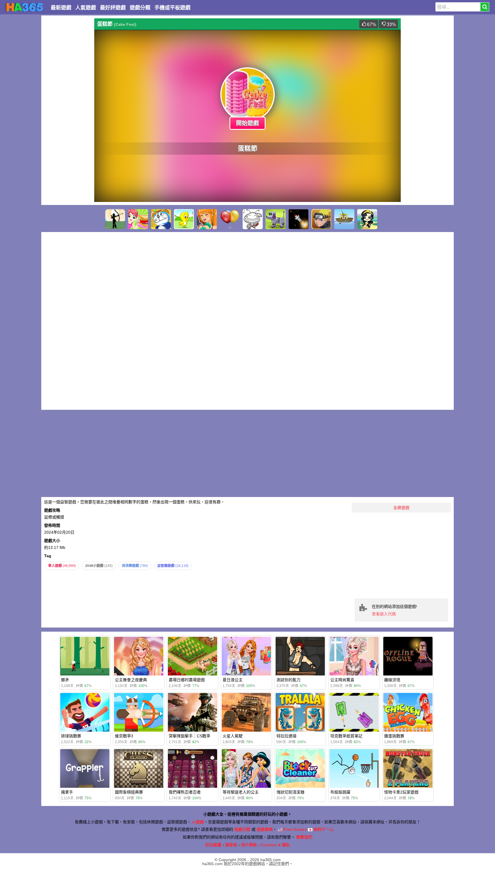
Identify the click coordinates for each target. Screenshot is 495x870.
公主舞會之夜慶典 (131, 679)
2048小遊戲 (99, 566)
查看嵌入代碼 (384, 614)
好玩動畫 (213, 844)
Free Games (294, 829)
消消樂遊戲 (135, 566)
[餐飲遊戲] (138, 219)
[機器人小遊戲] (276, 219)
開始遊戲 (247, 123)
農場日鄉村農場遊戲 (187, 679)
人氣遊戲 (85, 8)
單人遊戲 (62, 566)
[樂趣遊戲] (207, 219)
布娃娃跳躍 (340, 792)
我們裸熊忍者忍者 (185, 792)
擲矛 (65, 679)
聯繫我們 (304, 837)
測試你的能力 (288, 679)
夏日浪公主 (233, 679)
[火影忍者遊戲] (321, 219)
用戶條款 (249, 844)
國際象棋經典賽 (129, 792)
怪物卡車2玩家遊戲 (401, 792)
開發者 (231, 844)
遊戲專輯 (265, 829)
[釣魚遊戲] (344, 219)
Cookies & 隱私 (275, 844)
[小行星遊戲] (298, 219)
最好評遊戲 (113, 8)
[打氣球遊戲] (230, 219)
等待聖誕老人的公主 (241, 792)
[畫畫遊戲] (253, 219)
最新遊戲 (61, 8)
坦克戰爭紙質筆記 (346, 736)
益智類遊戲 (172, 566)
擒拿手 (67, 792)
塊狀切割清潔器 (290, 792)
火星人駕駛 (233, 736)
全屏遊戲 (401, 507)
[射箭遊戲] (115, 219)
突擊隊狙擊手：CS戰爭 (189, 736)
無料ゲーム (323, 829)
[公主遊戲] (367, 219)
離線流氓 (392, 679)
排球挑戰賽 (71, 736)
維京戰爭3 (124, 736)
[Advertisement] (67, 104)
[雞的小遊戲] (184, 219)
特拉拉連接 (286, 736)
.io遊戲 (197, 822)
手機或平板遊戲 (172, 8)
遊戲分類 (140, 8)
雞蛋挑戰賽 (394, 736)
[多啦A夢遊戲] (161, 219)
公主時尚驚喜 (342, 679)
